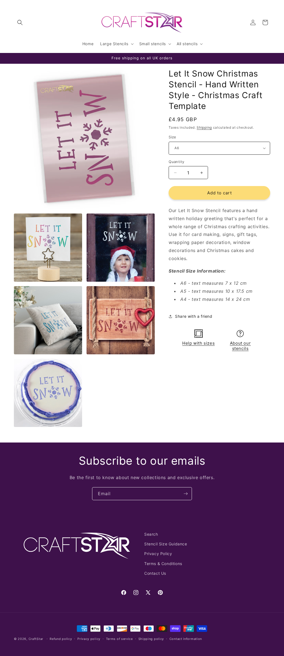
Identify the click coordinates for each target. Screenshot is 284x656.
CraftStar (36, 639)
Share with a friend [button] (193, 316)
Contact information (185, 639)
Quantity (176, 161)
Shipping (204, 127)
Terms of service (119, 639)
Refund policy (61, 639)
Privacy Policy (158, 553)
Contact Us (155, 573)
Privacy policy (88, 639)
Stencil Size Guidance (165, 543)
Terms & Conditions (163, 563)
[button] (20, 22)
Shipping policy (151, 639)
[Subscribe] (185, 493)
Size (172, 137)
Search (151, 534)
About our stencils (240, 345)
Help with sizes (198, 343)
